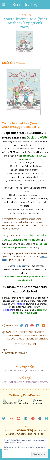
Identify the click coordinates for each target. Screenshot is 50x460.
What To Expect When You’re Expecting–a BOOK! (25, 382)
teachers (39, 332)
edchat (16, 332)
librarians (27, 332)
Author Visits (27, 335)
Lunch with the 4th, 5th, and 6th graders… (26, 371)
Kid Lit (22, 339)
